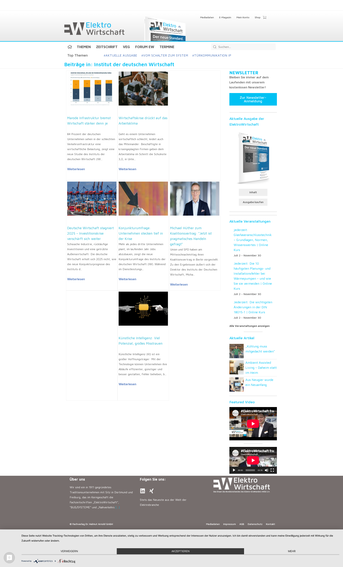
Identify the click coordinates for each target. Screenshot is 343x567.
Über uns (77, 479)
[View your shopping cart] (264, 17)
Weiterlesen (76, 169)
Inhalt (253, 192)
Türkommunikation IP (211, 55)
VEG (126, 47)
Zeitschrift (107, 47)
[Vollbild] (272, 470)
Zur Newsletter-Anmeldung (253, 99)
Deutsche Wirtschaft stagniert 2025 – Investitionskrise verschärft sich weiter (90, 233)
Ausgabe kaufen (253, 202)
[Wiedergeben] (234, 470)
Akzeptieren (181, 551)
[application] (253, 460)
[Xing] (151, 491)
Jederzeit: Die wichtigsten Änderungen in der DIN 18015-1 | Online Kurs (253, 307)
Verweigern (69, 551)
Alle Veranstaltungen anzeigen (249, 325)
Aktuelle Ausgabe (120, 55)
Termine (167, 47)
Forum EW (144, 47)
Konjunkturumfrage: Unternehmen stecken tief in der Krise (141, 233)
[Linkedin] (142, 491)
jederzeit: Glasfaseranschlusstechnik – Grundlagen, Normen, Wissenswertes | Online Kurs (253, 240)
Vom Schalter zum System (164, 55)
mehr (292, 551)
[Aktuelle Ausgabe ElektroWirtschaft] (253, 157)
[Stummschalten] (266, 470)
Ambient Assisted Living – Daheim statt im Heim (261, 367)
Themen (84, 47)
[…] (117, 507)
